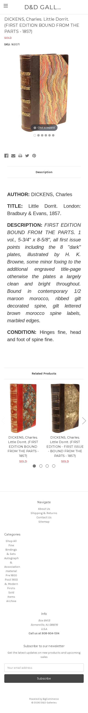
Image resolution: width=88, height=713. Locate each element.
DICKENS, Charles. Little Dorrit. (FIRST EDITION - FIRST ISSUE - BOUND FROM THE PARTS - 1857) (64, 446)
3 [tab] (47, 466)
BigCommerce (51, 698)
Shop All (11, 541)
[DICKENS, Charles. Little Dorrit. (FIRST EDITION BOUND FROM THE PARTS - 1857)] (35, 135)
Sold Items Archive (11, 597)
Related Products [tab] (44, 373)
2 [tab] (40, 466)
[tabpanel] (23, 423)
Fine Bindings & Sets (11, 550)
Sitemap (44, 521)
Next (84, 420)
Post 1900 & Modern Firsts (11, 584)
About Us (44, 509)
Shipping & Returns (44, 513)
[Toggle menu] (5, 5)
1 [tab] (34, 466)
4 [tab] (53, 466)
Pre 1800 (11, 575)
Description (44, 172)
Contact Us (44, 517)
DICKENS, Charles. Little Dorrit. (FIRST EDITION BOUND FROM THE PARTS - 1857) (23, 446)
